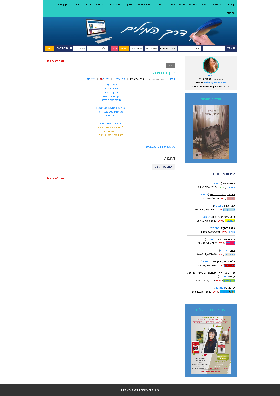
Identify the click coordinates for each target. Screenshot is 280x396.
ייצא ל (106, 79)
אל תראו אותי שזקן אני (224, 261)
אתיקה (129, 4)
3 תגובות (224, 250)
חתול (232, 250)
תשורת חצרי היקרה (225, 239)
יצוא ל (92, 79)
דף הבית (231, 4)
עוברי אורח (229, 205)
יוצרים (88, 4)
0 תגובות (216, 183)
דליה (210, 75)
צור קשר (231, 13)
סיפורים (193, 4)
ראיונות (171, 4)
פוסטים (159, 4)
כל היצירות (216, 4)
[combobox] (189, 48)
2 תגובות (218, 205)
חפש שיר (231, 48)
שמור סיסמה (63, 48)
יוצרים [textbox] (196, 48)
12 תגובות (207, 261)
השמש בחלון (228, 183)
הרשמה (76, 4)
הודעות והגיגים (144, 4)
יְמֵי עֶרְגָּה (230, 287)
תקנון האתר (62, 4)
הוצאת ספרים (114, 4)
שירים (182, 4)
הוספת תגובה (162, 166)
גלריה (204, 4)
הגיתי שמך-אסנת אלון (224, 216)
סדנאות (99, 4)
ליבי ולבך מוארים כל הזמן (222, 194)
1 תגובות (203, 194)
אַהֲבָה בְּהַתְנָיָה (228, 228)
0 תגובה (121, 79)
